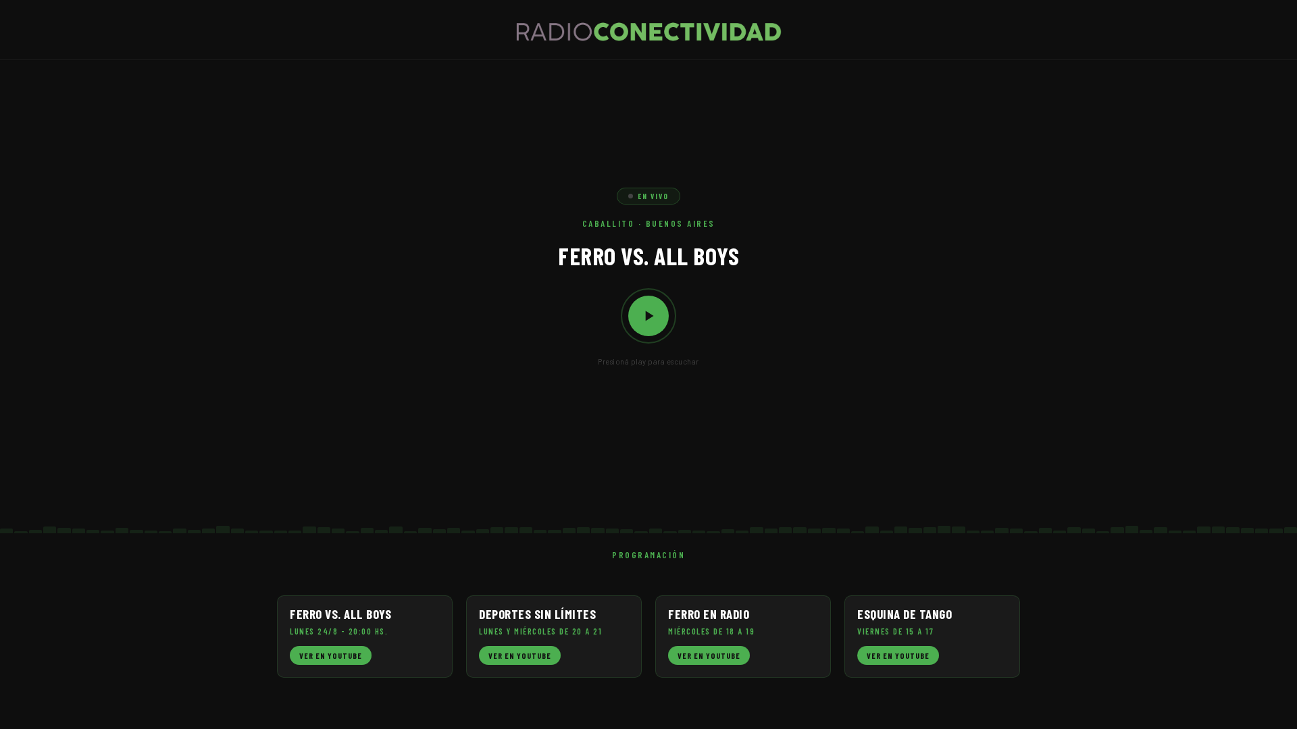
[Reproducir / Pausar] (648, 316)
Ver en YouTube (330, 655)
